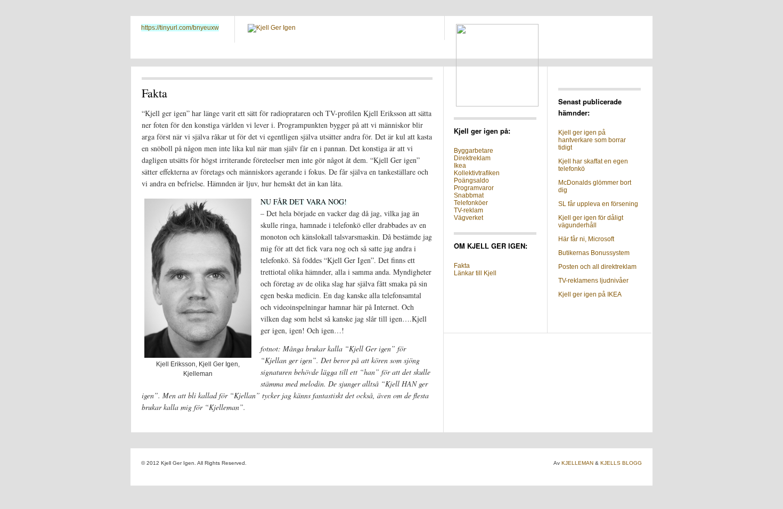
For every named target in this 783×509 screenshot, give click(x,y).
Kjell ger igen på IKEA (590, 294)
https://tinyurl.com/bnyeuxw (180, 27)
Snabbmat (469, 195)
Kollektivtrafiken (477, 173)
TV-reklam (468, 210)
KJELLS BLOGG (621, 463)
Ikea (460, 165)
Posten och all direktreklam (597, 266)
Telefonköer (471, 203)
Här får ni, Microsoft (586, 239)
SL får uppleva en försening (598, 204)
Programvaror (474, 188)
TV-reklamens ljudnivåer (593, 280)
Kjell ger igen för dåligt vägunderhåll (590, 221)
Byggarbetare (473, 150)
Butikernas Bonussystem (594, 253)
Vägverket (468, 217)
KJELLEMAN (577, 463)
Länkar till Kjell (475, 273)
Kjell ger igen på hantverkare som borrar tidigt (592, 140)
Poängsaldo (471, 180)
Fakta (462, 265)
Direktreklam (472, 158)
